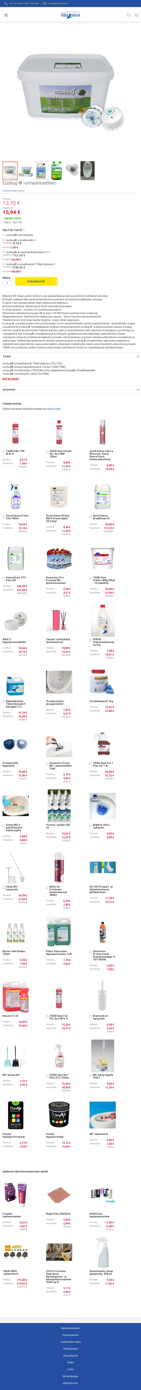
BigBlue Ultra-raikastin (101, 826)
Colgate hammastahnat (12, 1215)
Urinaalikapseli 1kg (101, 701)
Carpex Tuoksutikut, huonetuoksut (58, 640)
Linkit (70, 1369)
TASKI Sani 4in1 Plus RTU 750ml (59, 1076)
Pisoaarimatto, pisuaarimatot (55, 702)
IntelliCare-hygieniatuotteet (100, 1215)
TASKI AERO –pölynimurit (10, 1272)
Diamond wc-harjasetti (101, 1017)
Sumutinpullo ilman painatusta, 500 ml (101, 1272)
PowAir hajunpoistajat (55, 1135)
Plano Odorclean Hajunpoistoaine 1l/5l (59, 952)
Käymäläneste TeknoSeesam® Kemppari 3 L (16, 704)
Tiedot (7, 356)
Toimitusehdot (70, 1335)
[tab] (70, 356)
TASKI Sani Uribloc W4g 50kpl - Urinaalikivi (104, 580)
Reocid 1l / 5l (10, 1016)
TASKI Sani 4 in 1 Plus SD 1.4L (103, 764)
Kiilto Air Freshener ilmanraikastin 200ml (58, 890)
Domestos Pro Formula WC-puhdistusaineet (56, 580)
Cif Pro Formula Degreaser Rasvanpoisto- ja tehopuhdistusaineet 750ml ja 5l (58, 1276)
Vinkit (70, 1362)
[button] (26, 171)
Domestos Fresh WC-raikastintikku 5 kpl (61, 766)
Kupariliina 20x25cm (58, 1213)
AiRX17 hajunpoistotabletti (14, 640)
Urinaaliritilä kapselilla (10, 764)
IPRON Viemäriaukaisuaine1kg (103, 642)
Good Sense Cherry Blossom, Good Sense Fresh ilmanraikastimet (101, 455)
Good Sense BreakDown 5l (101, 517)
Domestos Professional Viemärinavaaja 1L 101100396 (104, 955)
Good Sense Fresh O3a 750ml (17, 517)
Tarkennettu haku (70, 1342)
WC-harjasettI (11, 1075)
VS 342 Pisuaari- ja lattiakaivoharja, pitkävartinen (101, 889)
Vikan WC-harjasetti (12, 888)
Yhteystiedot (70, 1348)
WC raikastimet (99, 1134)
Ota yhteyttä (70, 1355)
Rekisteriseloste (70, 1328)
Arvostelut (9, 389)
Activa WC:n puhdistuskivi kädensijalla (14, 827)
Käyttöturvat (70, 1383)
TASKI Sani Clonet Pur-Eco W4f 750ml (61, 454)
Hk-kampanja (70, 1376)
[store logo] (70, 14)
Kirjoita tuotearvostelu (13, 191)
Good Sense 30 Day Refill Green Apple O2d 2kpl (58, 518)
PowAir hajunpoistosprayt (14, 1135)
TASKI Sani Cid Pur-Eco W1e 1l (59, 1017)
